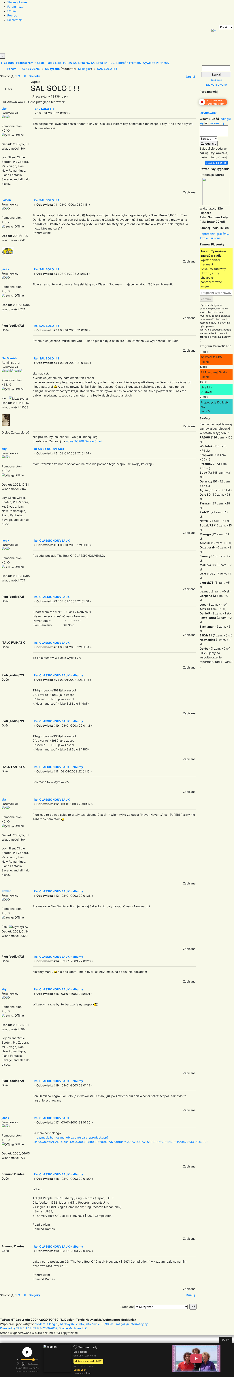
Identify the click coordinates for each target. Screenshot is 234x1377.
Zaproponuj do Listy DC (90, 1361)
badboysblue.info (72, 1324)
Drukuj (190, 76)
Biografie (122, 63)
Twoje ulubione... (211, 238)
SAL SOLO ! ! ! (107, 69)
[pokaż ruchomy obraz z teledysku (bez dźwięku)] (196, 1358)
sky (4, 108)
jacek (5, 269)
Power (6, 891)
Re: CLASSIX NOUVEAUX (52, 540)
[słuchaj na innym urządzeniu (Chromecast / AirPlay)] (18, 1364)
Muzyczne (52, 69)
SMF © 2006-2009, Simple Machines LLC (60, 1328)
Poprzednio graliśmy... (215, 234)
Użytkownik (208, 113)
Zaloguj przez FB (216, 162)
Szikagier (84, 69)
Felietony (135, 63)
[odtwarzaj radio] (27, 1352)
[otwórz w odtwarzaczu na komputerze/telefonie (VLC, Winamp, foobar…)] (23, 1364)
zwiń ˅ (225, 1340)
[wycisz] (18, 1359)
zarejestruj (217, 123)
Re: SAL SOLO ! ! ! (46, 200)
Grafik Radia (45, 63)
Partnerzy (162, 63)
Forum (11, 69)
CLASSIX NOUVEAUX (49, 449)
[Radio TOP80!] (85, 39)
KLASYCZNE (31, 69)
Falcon (6, 200)
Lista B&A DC (105, 63)
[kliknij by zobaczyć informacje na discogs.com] (57, 1360)
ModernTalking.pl (46, 1324)
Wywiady (148, 63)
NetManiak (9, 358)
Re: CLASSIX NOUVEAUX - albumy (58, 675)
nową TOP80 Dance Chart (84, 441)
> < (18, 63)
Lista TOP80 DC (66, 63)
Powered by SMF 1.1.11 (15, 1328)
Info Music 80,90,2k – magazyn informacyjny (117, 1324)
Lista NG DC (86, 63)
